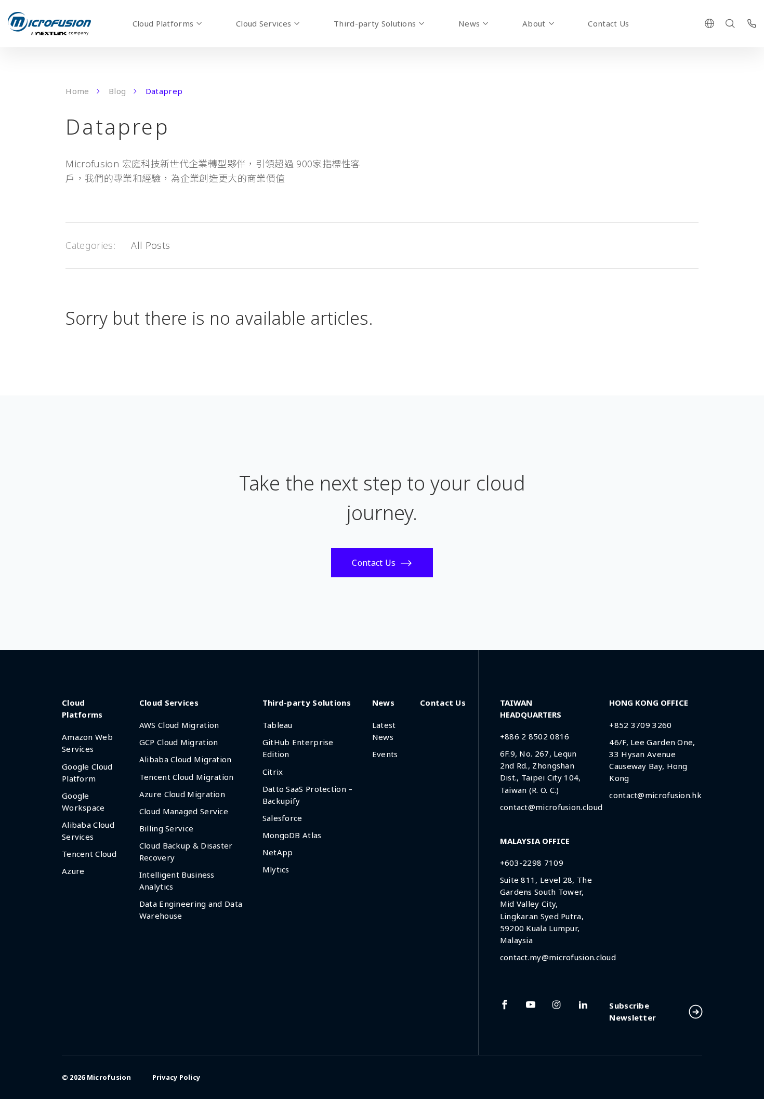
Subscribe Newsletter (632, 1011)
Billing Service (166, 828)
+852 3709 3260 (640, 725)
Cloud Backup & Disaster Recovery (186, 851)
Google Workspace (83, 801)
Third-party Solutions (375, 23)
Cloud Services (263, 23)
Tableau (277, 725)
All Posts (150, 245)
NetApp (277, 852)
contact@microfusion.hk (655, 795)
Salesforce (282, 818)
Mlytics (275, 869)
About (534, 23)
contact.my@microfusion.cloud (558, 957)
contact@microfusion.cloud (551, 807)
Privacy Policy (176, 1077)
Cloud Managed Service (183, 811)
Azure (73, 871)
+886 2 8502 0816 (535, 736)
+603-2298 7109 (531, 862)
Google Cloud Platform (87, 772)
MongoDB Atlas (292, 835)
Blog (117, 91)
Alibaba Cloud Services (88, 830)
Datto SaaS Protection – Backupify (307, 795)
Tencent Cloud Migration (186, 777)
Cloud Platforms (163, 23)
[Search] (730, 23)
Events (385, 754)
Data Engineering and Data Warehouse (191, 909)
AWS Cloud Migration (179, 725)
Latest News (384, 731)
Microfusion (109, 1077)
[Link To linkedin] (583, 1004)
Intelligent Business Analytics (177, 880)
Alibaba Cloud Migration (185, 759)
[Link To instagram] (556, 1004)
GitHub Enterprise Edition (298, 748)
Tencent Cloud (89, 854)
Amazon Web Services (87, 743)
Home (77, 91)
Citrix (272, 771)
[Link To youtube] (530, 1004)
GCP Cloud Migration (178, 742)
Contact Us (608, 23)
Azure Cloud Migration (182, 794)
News (469, 23)
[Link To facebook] (504, 1004)
